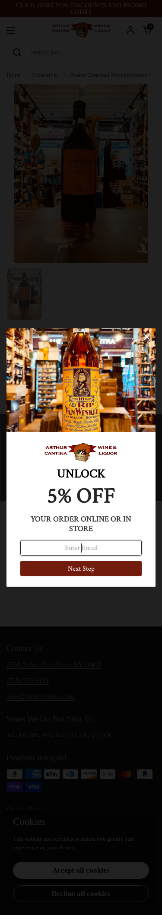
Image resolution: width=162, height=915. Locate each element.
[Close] (147, 337)
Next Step (81, 568)
